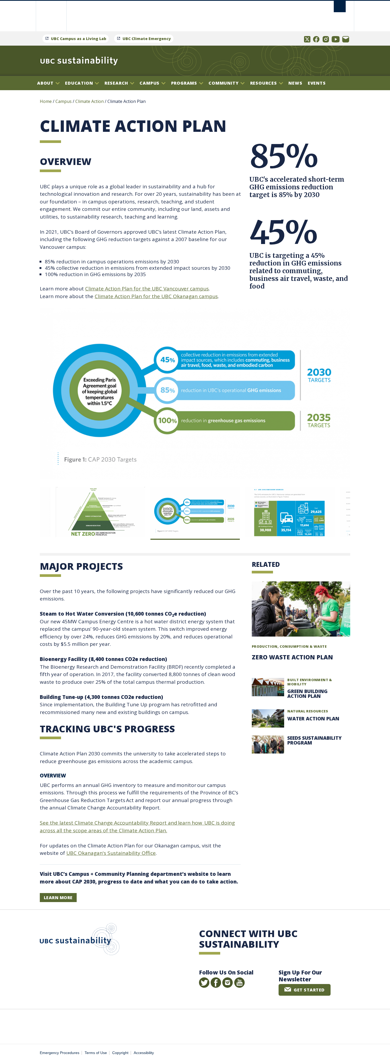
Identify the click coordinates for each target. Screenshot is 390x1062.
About (46, 83)
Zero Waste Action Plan (292, 657)
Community (224, 83)
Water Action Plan (313, 718)
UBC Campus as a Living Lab (78, 38)
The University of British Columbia (51, 16)
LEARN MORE (58, 897)
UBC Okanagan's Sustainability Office (111, 853)
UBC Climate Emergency (147, 38)
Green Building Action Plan (307, 693)
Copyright (120, 1053)
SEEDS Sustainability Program (314, 740)
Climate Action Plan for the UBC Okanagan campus (156, 296)
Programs (184, 83)
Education (79, 83)
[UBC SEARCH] (340, 6)
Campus (150, 83)
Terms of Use (96, 1053)
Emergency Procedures (59, 1053)
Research (117, 83)
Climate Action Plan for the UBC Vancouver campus (147, 288)
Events (317, 83)
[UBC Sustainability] (79, 60)
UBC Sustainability (79, 940)
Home (46, 101)
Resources (264, 83)
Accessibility (144, 1053)
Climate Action (89, 101)
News (295, 83)
